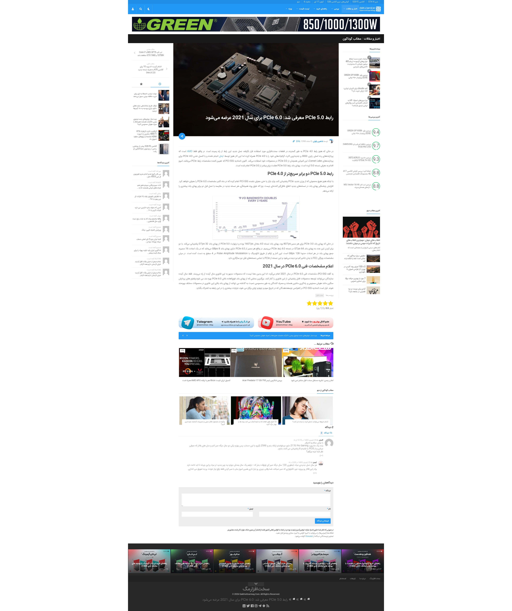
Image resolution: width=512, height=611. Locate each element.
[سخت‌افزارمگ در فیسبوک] (252, 605)
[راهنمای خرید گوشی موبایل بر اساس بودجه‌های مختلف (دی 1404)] (277, 561)
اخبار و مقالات (351, 9)
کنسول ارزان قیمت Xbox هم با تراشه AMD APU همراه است (206, 380)
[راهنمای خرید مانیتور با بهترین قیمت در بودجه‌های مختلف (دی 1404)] (235, 561)
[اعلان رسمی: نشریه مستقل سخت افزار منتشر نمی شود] (307, 362)
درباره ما (362, 578)
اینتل (220, 156)
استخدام (343, 578)
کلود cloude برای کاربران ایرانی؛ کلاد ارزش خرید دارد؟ (355, 90)
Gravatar (309, 536)
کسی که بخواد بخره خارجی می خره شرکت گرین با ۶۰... (148, 209)
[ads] (256, 24)
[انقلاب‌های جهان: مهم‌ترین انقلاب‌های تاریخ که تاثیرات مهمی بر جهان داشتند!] (361, 227)
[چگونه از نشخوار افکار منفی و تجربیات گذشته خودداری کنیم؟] (204, 410)
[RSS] (267, 605)
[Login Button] (133, 9)
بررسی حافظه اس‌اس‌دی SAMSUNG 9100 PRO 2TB (357, 146)
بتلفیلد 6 (307, 1)
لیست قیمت (304, 9)
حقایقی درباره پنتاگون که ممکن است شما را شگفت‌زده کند (354, 258)
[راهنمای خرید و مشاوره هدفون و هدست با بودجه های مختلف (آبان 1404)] (363, 561)
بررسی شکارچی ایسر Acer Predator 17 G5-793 (262, 380)
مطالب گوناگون (352, 38)
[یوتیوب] (295, 322)
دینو (298, 1)
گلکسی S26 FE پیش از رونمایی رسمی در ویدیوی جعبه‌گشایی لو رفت (145, 149)
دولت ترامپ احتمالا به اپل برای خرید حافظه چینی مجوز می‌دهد (145, 95)
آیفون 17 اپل (318, 1)
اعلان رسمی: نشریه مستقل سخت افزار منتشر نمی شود (312, 380)
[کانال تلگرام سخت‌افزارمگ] (260, 605)
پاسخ (321, 455)
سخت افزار (319, 295)
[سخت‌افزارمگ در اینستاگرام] (256, 605)
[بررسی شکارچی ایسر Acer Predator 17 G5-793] (256, 362)
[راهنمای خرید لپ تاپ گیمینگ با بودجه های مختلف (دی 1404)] (149, 561)
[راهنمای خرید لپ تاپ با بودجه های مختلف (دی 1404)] (192, 561)
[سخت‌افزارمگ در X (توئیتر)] (248, 605)
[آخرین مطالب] (160, 84)
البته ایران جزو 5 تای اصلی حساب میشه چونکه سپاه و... (148, 241)
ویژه (290, 9)
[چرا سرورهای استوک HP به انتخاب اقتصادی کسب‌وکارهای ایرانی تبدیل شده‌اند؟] (374, 103)
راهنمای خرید (321, 9)
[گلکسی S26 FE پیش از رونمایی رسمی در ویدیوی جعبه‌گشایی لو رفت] (164, 149)
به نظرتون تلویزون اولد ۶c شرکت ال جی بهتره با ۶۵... (148, 198)
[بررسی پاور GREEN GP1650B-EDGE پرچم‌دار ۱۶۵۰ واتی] (374, 76)
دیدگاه (325, 433)
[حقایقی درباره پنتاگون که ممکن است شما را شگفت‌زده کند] (373, 258)
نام (329, 509)
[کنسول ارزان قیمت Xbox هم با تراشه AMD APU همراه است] (204, 362)
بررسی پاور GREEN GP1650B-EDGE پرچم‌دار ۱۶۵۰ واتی (355, 76)
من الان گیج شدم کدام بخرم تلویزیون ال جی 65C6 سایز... (147, 175)
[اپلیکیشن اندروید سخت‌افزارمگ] (263, 605)
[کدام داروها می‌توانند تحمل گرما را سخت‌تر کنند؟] (307, 410)
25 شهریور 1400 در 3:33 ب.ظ (299, 462)
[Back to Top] (256, 584)
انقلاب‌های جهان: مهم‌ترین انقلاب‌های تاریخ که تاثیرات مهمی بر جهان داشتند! (363, 241)
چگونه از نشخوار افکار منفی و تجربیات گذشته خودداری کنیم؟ (205, 423)
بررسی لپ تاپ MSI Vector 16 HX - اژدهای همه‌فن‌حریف (357, 186)
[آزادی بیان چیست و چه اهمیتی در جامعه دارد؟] (373, 290)
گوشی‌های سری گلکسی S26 (338, 1)
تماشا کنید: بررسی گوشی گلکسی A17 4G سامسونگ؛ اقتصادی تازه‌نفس (357, 173)
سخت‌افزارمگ (374, 578)
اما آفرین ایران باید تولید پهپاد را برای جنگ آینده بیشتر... (147, 252)
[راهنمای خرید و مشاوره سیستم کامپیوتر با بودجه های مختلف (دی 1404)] (320, 561)
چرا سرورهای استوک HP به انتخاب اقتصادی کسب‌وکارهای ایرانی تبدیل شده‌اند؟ (356, 103)
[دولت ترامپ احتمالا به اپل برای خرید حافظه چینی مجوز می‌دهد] (164, 95)
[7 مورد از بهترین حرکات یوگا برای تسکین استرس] (373, 280)
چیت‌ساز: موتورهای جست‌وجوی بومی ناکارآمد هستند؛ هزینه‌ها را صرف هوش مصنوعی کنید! (145, 122)
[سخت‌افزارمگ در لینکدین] (244, 605)
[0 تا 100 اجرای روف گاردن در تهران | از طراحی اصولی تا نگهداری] (373, 269)
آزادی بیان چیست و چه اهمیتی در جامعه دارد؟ (356, 290)
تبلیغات (353, 578)
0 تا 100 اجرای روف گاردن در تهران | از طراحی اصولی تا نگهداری (354, 269)
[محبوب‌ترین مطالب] (141, 84)
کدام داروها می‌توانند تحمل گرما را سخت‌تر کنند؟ (310, 421)
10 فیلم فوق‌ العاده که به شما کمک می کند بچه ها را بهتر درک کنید (257, 423)
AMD (189, 151)
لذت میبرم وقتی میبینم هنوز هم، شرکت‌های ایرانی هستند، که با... (149, 187)
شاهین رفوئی (318, 141)
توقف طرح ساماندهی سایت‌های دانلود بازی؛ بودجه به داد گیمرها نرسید (145, 108)
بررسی (336, 9)
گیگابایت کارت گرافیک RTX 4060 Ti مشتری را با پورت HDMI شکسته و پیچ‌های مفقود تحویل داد (281, 336)
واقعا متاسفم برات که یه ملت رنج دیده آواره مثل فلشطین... (147, 220)
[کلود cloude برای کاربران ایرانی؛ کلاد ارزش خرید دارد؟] (374, 90)
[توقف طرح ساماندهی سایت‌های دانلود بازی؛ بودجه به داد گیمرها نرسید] (164, 108)
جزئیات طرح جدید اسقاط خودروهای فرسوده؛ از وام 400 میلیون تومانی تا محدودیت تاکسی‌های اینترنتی (356, 62)
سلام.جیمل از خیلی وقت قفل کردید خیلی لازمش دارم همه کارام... (148, 263)
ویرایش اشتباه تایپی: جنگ (151, 230)
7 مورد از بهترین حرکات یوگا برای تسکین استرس (355, 280)
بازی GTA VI (373, 1)
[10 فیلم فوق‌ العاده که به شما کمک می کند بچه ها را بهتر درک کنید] (256, 410)
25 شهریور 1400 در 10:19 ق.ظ (305, 440)
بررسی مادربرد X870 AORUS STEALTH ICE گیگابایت (360, 159)
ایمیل (250, 509)
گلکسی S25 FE (358, 1)
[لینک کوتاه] (294, 141)
